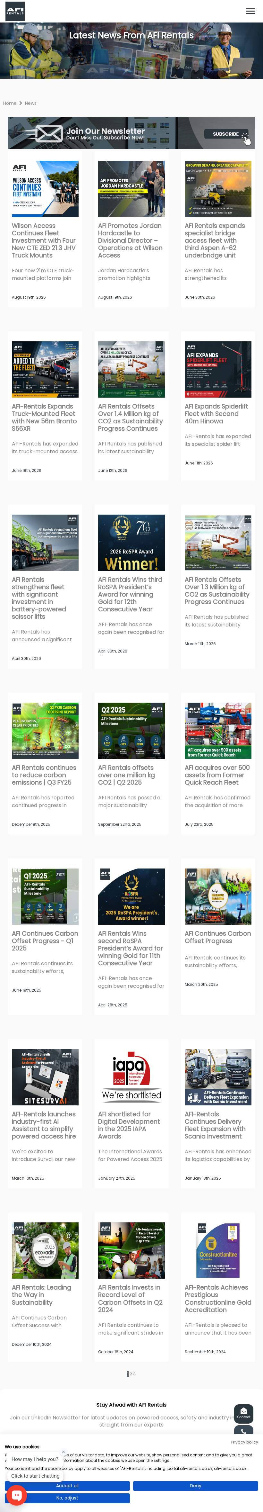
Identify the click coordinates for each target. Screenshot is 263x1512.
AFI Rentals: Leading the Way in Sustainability (41, 1295)
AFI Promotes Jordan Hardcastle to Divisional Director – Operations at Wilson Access (130, 240)
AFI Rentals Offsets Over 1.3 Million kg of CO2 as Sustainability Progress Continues (217, 590)
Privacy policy (244, 1442)
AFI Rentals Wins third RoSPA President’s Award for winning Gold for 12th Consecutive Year (130, 594)
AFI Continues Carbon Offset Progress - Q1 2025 (45, 941)
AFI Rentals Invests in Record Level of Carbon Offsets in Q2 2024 (130, 1298)
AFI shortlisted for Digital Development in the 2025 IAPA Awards (129, 1125)
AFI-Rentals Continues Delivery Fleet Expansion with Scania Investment (215, 1125)
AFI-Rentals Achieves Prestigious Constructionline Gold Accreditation (218, 1298)
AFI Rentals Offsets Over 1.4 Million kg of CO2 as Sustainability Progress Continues (130, 417)
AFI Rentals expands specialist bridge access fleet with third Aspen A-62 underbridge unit (215, 240)
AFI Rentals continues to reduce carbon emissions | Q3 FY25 (44, 775)
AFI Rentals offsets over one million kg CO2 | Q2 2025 (126, 775)
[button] (251, 11)
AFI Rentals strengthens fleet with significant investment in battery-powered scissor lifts (39, 598)
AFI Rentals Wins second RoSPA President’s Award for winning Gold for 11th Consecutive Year (130, 948)
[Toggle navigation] (251, 11)
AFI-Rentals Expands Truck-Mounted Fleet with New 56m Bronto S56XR (44, 417)
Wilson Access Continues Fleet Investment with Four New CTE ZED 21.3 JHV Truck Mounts (44, 240)
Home (10, 103)
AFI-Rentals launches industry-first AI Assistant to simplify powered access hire (44, 1125)
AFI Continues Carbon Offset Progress (218, 937)
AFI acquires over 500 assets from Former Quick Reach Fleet (217, 775)
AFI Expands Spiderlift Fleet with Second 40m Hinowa (216, 414)
